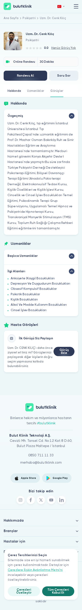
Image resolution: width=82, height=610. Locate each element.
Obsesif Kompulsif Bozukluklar (34, 288)
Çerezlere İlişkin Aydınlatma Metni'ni (35, 570)
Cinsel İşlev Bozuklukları (28, 310)
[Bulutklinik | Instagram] (20, 500)
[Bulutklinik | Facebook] (31, 500)
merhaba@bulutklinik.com (41, 462)
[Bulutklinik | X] (41, 500)
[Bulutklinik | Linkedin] (61, 500)
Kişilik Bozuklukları (24, 299)
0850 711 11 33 (41, 455)
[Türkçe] (61, 6)
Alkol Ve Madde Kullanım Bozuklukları (39, 304)
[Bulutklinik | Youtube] (51, 500)
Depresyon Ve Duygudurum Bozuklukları (40, 283)
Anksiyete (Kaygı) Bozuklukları (33, 278)
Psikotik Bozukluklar (25, 294)
